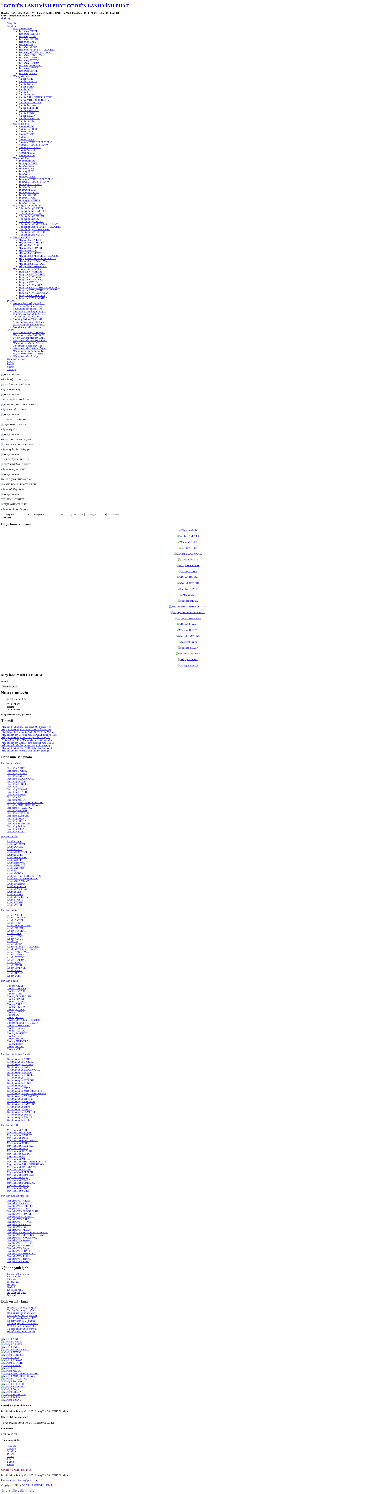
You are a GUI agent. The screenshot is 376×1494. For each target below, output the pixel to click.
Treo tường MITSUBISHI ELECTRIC (37, 49)
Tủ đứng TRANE (15, 1046)
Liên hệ (10, 361)
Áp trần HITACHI (15, 936)
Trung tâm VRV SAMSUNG (21, 1245)
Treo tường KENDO (28, 68)
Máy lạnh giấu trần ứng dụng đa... (29, 351)
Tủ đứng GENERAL (17, 1001)
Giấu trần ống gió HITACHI (20, 1080)
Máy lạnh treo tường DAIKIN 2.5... (29, 335)
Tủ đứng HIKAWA (16, 1007)
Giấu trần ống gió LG (29, 219)
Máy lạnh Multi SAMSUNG (20, 1175)
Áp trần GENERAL (16, 931)
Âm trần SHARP (27, 116)
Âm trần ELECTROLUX (19, 852)
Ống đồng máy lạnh (16, 1292)
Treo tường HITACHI (17, 792)
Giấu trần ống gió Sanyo (18, 1106)
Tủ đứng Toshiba (27, 203)
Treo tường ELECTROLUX (20, 778)
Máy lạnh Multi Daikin (29, 245)
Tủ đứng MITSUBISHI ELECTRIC (36, 179)
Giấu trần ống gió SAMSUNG (21, 1104)
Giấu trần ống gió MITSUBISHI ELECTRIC (40, 227)
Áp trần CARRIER (28, 129)
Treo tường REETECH (30, 60)
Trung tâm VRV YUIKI (18, 1261)
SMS (18, 1491)
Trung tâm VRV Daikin (30, 277)
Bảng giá (11, 1462)
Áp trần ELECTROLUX (19, 925)
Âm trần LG (24, 92)
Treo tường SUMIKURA (30, 65)
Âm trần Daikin (26, 84)
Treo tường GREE (27, 42)
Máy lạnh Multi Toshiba (18, 1185)
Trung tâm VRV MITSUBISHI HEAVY (38, 290)
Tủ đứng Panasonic (28, 187)
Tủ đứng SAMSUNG (29, 192)
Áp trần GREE (14, 933)
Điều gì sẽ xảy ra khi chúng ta (21, 1331)
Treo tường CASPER (17, 773)
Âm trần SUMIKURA (29, 118)
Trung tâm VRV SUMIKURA (33, 298)
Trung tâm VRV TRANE (19, 1259)
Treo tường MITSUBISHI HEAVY (35, 52)
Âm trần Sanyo (14, 892)
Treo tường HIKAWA (17, 789)
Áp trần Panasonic (27, 150)
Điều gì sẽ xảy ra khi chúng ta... (27, 327)
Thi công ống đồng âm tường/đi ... (29, 324)
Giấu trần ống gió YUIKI (19, 1120)
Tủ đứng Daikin (26, 166)
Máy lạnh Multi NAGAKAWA (33, 261)
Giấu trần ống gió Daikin (30, 213)
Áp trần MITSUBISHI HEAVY (34, 145)
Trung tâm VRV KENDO (19, 1224)
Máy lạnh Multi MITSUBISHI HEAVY (37, 258)
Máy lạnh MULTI (21, 237)
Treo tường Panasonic (29, 57)
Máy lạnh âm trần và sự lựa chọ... (28, 356)
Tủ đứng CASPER (16, 991)
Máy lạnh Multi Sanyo (17, 1177)
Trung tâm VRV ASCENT (19, 1203)
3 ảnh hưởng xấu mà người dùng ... (29, 311)
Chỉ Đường (29, 1491)
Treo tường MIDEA (28, 47)
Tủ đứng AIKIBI (27, 160)
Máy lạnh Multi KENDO (19, 1153)
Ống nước (11, 1295)
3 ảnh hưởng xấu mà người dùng (22, 1315)
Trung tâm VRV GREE (18, 1219)
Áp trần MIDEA (26, 139)
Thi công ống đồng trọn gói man (22, 1310)
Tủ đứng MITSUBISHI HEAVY (34, 182)
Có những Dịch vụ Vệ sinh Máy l (22, 1323)
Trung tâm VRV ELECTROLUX (23, 1211)
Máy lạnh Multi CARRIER (31, 242)
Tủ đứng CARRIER (28, 163)
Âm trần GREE (26, 89)
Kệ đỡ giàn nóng (15, 1290)
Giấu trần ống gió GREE (18, 1077)
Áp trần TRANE (15, 973)
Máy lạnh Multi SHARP (18, 1180)
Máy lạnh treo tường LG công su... (29, 332)
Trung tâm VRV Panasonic (19, 1240)
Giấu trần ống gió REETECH (33, 232)
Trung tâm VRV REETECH (32, 295)
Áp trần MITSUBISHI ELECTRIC (35, 142)
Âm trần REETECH (28, 108)
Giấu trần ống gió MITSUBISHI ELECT (26, 1091)
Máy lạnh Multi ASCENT (19, 1132)
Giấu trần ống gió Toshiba (19, 1114)
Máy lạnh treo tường (22, 28)
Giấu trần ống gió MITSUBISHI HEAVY (38, 224)
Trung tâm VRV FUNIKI (31, 279)
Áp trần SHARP (14, 965)
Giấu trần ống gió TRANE (19, 1117)
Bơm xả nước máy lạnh (18, 1274)
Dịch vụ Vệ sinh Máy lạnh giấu (21, 1307)
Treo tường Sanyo (15, 818)
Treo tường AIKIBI (28, 31)
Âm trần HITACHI (16, 865)
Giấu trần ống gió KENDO (31, 234)
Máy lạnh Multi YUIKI (18, 1190)
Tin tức (10, 330)
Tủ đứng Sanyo (14, 1036)
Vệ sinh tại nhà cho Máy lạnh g (21, 1326)
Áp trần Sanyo (14, 962)
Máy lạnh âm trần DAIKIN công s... (30, 348)
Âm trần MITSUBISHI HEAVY (34, 100)
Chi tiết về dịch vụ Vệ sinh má (21, 1321)
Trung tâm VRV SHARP (19, 1251)
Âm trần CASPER (15, 847)
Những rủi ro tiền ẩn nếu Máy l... (28, 308)
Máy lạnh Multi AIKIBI (30, 240)
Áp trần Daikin (26, 131)
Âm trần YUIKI (14, 905)
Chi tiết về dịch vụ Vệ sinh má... (28, 316)
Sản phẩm (11, 26)
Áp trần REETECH (28, 153)
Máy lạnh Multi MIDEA (30, 253)
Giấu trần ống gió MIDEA (31, 221)
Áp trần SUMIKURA (17, 968)
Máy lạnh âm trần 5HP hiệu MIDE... (30, 340)
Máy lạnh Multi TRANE (18, 1188)
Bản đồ (10, 364)
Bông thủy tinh (14, 1276)
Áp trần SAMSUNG (16, 960)
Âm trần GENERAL (17, 857)
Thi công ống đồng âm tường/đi (22, 1328)
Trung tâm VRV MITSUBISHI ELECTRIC (39, 287)
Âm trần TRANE (15, 902)
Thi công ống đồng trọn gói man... (29, 306)
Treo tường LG (26, 44)
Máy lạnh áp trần (21, 123)
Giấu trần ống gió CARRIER (32, 211)
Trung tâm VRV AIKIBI (30, 271)
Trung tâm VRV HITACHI (19, 1222)
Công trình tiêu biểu (16, 359)
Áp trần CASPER (15, 920)
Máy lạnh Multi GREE (17, 1148)
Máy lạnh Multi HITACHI (19, 1151)
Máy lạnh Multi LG (28, 250)
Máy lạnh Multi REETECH (32, 264)
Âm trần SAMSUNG (29, 110)
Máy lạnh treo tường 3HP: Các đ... (29, 343)
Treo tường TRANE (16, 829)
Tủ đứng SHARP (27, 197)
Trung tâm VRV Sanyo (18, 1248)
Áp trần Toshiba (14, 970)
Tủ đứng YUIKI (14, 1049)
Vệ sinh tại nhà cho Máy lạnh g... (28, 322)
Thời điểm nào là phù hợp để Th (22, 1318)
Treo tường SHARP (28, 71)
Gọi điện (8, 1491)
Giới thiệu (11, 369)
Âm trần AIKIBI (26, 79)
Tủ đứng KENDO (27, 195)
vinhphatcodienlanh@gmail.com (22, 1480)
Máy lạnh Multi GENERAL (20, 1146)
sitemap (10, 367)
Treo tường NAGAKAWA (31, 55)
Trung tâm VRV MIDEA (30, 285)
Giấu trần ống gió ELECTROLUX (23, 1069)
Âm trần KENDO (27, 113)
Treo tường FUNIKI (28, 39)
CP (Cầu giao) (13, 1282)
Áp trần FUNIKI (27, 134)
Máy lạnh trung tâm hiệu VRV (27, 269)
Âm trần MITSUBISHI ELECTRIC (36, 97)
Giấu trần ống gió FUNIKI (31, 216)
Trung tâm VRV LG (28, 282)
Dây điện (11, 1284)
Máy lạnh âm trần (21, 76)
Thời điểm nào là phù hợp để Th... (29, 314)
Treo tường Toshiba (28, 73)
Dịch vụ (11, 301)
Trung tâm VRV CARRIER (32, 274)
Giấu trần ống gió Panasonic (20, 1099)
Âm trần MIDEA (27, 94)
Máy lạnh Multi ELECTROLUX (22, 1140)
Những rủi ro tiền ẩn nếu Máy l (21, 1313)
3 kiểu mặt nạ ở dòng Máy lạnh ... (28, 345)
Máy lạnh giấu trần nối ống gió (27, 205)
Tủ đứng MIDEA (27, 176)
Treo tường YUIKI (16, 831)
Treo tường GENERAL (18, 784)
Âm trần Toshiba (26, 121)
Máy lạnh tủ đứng (21, 158)
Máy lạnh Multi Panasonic (19, 1169)
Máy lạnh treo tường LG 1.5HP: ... (29, 353)
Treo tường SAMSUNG (30, 63)
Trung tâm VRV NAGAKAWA (34, 293)
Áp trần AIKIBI (26, 126)
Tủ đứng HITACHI (16, 1009)
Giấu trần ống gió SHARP (19, 1109)
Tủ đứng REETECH (28, 190)
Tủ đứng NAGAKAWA (30, 184)
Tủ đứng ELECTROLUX (19, 996)
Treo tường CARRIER (29, 34)
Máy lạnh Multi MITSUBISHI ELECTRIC (39, 256)
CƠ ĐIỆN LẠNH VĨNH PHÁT (37, 1485)
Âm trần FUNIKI (27, 86)
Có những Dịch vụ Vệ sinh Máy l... (29, 319)
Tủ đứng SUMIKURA (29, 200)
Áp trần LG (24, 137)
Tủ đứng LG (25, 174)
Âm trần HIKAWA (16, 862)
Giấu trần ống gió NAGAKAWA (34, 229)
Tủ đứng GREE (26, 171)
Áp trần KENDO (27, 155)
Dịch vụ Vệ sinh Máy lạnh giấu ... (29, 303)
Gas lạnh (11, 1287)
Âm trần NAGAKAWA (30, 102)
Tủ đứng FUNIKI (27, 168)
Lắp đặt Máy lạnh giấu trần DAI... (29, 338)
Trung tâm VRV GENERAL (20, 1216)
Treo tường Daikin (27, 36)
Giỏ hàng (5, 18)
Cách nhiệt (12, 1279)
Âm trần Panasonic (27, 105)
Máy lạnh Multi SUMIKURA (33, 266)
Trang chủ (11, 23)
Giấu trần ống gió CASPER (20, 1064)
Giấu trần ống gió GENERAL (21, 1075)
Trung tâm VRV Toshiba (18, 1256)
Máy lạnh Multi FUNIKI (30, 248)
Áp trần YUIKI (14, 976)
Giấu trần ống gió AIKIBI (31, 208)
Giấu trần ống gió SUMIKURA (22, 1112)
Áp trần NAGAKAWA (30, 147)
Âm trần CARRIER (28, 81)
